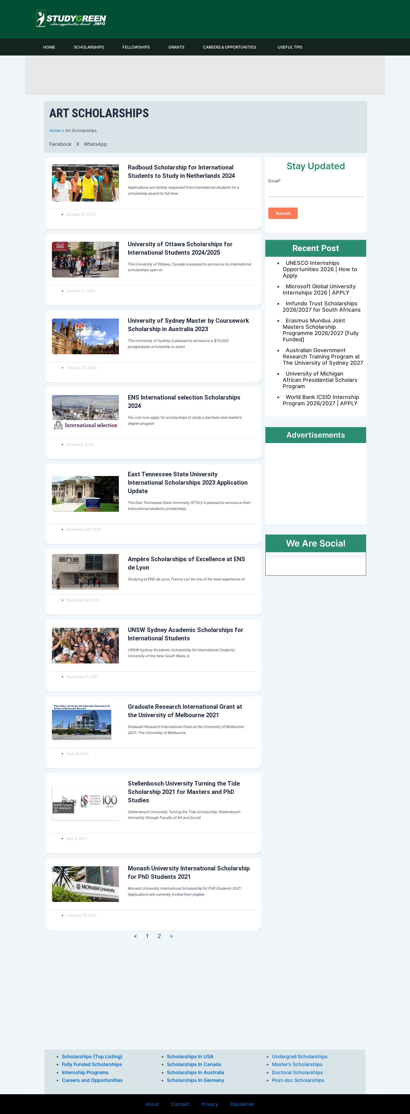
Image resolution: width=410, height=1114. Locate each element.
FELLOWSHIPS (136, 47)
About (152, 1104)
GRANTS (176, 47)
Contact (180, 1104)
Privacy (209, 1104)
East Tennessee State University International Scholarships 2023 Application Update (188, 483)
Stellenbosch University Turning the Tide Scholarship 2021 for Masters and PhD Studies (184, 792)
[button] (60, 144)
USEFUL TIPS (290, 47)
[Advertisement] (205, 74)
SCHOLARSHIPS (89, 47)
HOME (49, 47)
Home (55, 130)
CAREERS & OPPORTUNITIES (229, 47)
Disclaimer (242, 1104)
